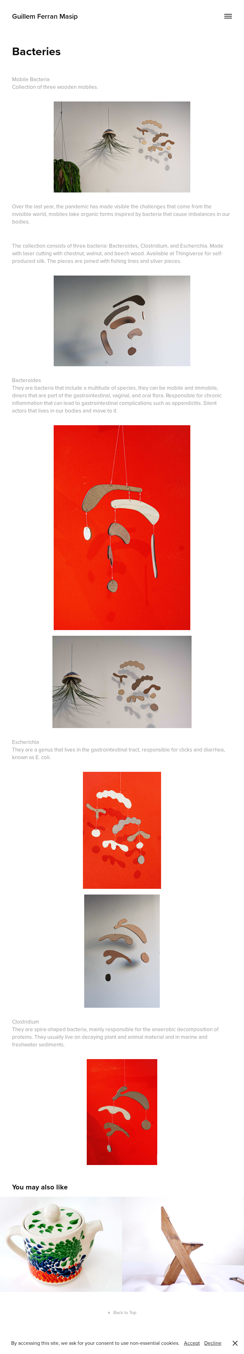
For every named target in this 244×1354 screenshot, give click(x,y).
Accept (192, 1342)
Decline (212, 1342)
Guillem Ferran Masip (45, 16)
